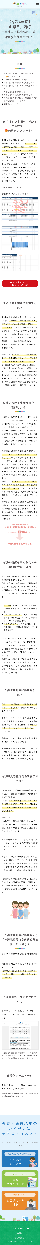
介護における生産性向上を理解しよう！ (20, 83)
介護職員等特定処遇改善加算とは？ (18, 95)
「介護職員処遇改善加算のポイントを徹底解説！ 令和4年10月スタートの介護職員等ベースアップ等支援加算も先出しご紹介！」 (19, 1055)
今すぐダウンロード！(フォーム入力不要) (21, 283)
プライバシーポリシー (20, 1228)
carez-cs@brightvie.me (11, 187)
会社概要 (18, 1238)
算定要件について (11, 104)
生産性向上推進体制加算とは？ (16, 80)
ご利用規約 (20, 1233)
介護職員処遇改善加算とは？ (15, 92)
